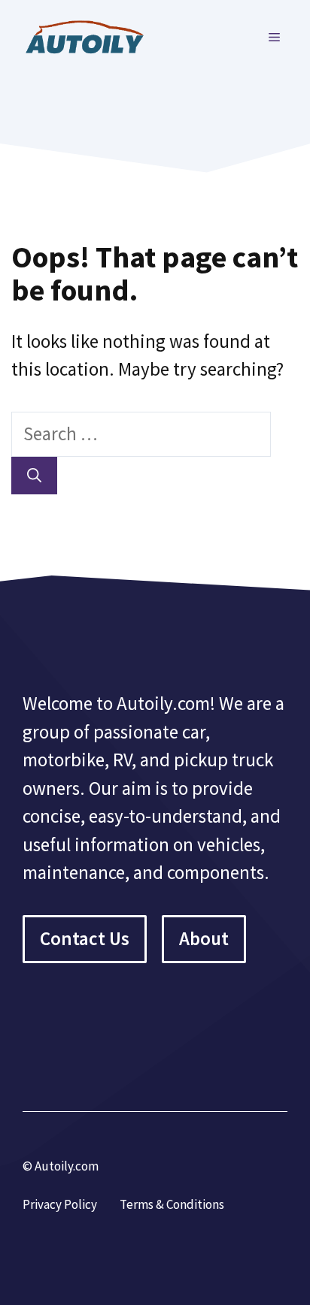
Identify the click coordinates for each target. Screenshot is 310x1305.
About (204, 938)
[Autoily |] (90, 35)
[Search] (34, 476)
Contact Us (84, 938)
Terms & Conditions (172, 1204)
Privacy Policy (60, 1204)
